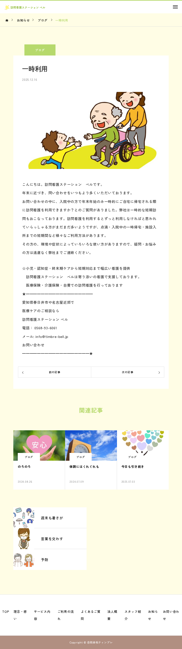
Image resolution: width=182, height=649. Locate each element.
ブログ (40, 50)
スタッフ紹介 (133, 615)
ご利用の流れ (65, 615)
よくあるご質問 (91, 615)
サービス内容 (42, 615)
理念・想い (20, 615)
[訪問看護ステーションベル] (30, 7)
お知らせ (153, 615)
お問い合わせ (171, 615)
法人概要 (112, 615)
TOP (5, 611)
